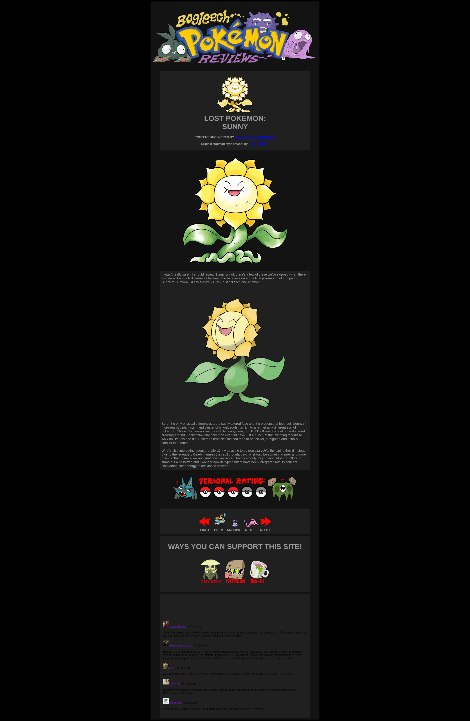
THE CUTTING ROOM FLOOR (255, 137)
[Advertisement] (228, 607)
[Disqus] (235, 666)
